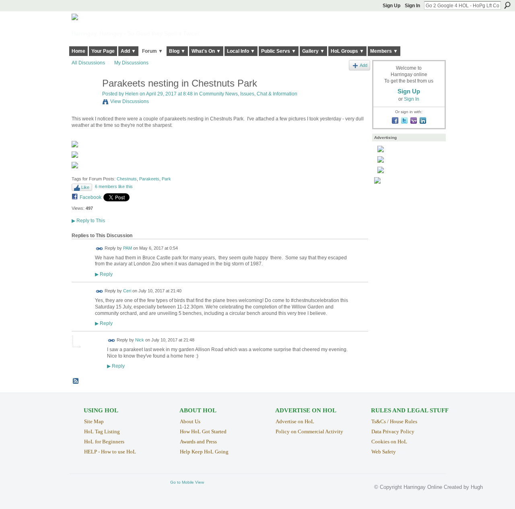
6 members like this (114, 186)
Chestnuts (127, 178)
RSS (76, 381)
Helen (131, 94)
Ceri (127, 290)
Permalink (99, 248)
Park (166, 178)
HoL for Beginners (104, 442)
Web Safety (383, 452)
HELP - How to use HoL (110, 452)
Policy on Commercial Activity (309, 431)
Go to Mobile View (187, 482)
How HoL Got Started (203, 431)
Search (507, 5)
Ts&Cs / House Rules (394, 421)
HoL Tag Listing (102, 431)
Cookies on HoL (389, 442)
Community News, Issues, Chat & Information (248, 94)
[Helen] (84, 100)
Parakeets (149, 178)
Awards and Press (198, 442)
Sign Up (391, 5)
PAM (127, 248)
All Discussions (88, 63)
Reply (104, 274)
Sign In (412, 5)
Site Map (94, 421)
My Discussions (131, 63)
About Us (190, 421)
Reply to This (88, 220)
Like (85, 187)
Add (363, 65)
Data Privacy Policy (392, 431)
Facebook (90, 197)
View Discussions (129, 101)
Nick (139, 340)
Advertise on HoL (295, 421)
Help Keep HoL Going (204, 452)
